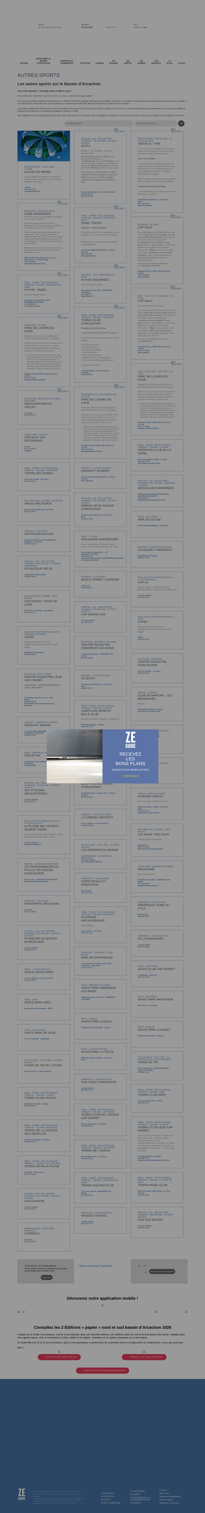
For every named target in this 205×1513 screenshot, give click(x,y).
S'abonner (130, 775)
